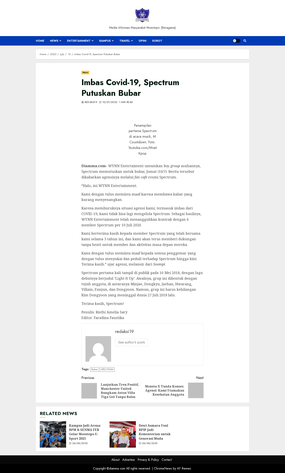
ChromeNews (163, 468)
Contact (167, 459)
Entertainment (79, 41)
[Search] (244, 40)
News (54, 41)
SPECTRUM (107, 369)
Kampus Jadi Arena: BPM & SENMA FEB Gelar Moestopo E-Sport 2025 (53, 434)
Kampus (105, 41)
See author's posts (131, 342)
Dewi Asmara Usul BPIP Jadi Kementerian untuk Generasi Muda (123, 434)
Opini (142, 41)
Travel (124, 41)
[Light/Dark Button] (236, 41)
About (115, 459)
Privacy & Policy (148, 459)
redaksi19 (90, 102)
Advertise (128, 459)
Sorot (157, 41)
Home (40, 41)
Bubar (95, 369)
